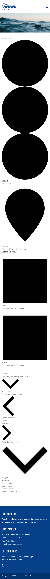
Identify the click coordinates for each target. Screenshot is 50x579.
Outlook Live (7, 486)
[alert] (25, 281)
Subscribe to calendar (10, 442)
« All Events (6, 184)
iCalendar (5, 480)
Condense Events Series (13, 394)
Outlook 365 (7, 483)
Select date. (24, 376)
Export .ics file (7, 489)
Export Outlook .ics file (11, 491)
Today (4, 373)
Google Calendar (8, 477)
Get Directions (21, 249)
